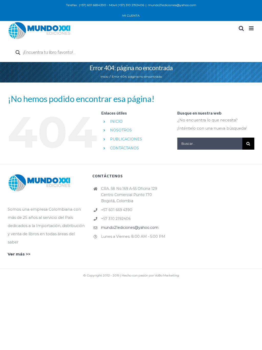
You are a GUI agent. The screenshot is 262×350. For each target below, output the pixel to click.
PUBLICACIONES (126, 139)
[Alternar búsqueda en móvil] (241, 28)
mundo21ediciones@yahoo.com (172, 5)
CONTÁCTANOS (124, 148)
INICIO (116, 121)
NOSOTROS (121, 130)
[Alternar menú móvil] (251, 28)
